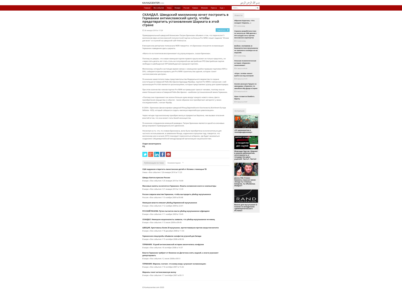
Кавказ (195, 8)
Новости (238, 15)
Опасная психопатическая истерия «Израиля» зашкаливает (245, 64)
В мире (177, 8)
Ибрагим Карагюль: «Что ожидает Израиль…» (244, 23)
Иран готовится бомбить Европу (244, 99)
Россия (186, 8)
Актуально (239, 111)
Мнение (204, 8)
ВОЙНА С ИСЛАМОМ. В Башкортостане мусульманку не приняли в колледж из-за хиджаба (246, 51)
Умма (169, 8)
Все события (159, 8)
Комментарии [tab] (175, 163)
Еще (222, 8)
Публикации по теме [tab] (154, 163)
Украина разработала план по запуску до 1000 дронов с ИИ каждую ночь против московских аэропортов (245, 36)
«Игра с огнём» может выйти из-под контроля (244, 76)
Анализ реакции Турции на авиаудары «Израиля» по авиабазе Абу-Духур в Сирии (245, 87)
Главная (147, 8)
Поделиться (222, 30)
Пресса (214, 8)
